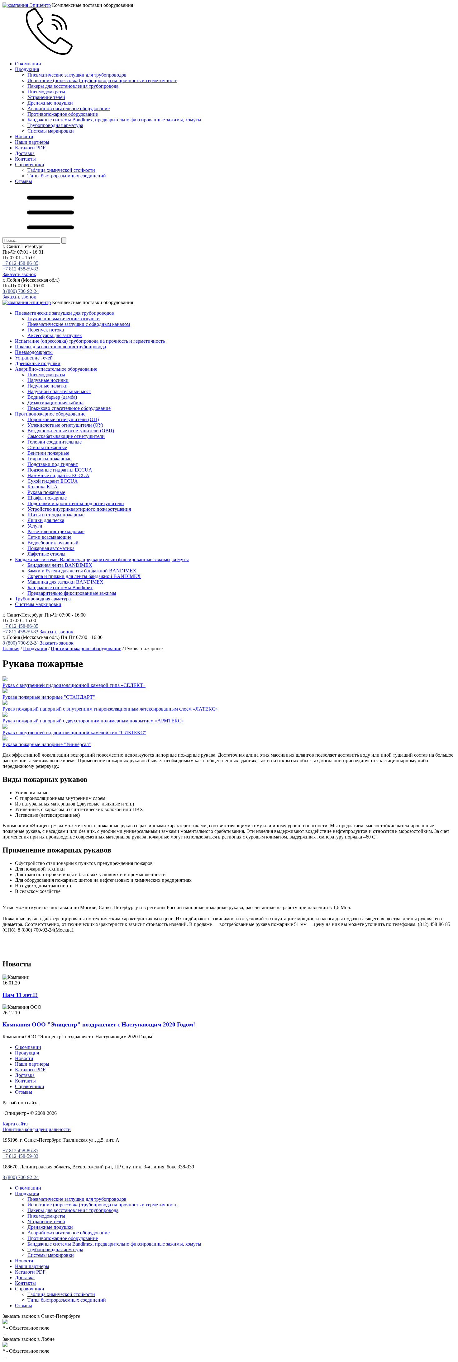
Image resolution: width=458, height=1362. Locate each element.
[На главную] (26, 5)
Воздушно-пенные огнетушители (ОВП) (70, 430)
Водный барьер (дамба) (52, 397)
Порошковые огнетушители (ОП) (63, 419)
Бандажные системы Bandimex (60, 587)
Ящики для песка (45, 520)
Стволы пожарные (47, 447)
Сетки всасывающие (49, 537)
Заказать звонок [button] (19, 274)
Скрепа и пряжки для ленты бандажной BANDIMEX (84, 576)
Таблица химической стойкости (61, 170)
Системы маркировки (50, 131)
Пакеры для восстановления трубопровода (72, 86)
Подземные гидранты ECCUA (59, 469)
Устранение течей (46, 97)
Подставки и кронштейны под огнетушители (75, 503)
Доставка (25, 153)
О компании (28, 63)
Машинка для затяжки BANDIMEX (65, 582)
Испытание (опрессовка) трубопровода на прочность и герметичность (102, 80)
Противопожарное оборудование (62, 114)
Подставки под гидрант (52, 464)
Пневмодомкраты (46, 91)
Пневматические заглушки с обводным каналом (78, 324)
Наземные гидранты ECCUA (58, 475)
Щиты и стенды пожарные (55, 514)
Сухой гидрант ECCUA (52, 481)
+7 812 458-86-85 (20, 263)
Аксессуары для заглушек (54, 335)
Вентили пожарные (48, 453)
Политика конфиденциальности (36, 1129)
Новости (24, 136)
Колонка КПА (42, 486)
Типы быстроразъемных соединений (66, 175)
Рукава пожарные (46, 492)
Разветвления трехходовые (55, 531)
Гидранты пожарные (49, 458)
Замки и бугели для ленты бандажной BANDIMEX (81, 570)
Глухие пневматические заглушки (63, 318)
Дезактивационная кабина (55, 402)
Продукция (27, 69)
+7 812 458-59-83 (20, 268)
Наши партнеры (32, 142)
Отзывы (23, 181)
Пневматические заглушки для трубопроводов (76, 74)
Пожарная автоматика (50, 548)
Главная (10, 648)
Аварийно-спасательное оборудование (68, 108)
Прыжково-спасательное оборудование (69, 408)
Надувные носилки (48, 380)
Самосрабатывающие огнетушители (66, 436)
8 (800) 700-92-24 (20, 291)
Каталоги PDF (30, 147)
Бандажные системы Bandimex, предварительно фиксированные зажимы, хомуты (114, 119)
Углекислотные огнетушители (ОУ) (65, 425)
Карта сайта (15, 1123)
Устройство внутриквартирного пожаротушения (79, 509)
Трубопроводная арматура (55, 125)
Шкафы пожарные (47, 497)
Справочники (29, 164)
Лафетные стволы (46, 554)
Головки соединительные (54, 441)
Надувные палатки (47, 385)
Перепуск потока (45, 329)
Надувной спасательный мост (59, 391)
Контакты (25, 159)
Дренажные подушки (50, 103)
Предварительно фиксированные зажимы (71, 593)
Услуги (34, 525)
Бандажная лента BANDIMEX (59, 565)
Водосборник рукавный (53, 542)
